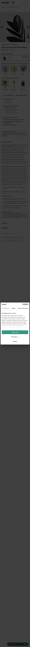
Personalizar (14, 336)
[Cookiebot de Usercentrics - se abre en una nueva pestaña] (22, 304)
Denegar (15, 341)
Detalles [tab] (14, 308)
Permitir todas (15, 332)
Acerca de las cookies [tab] (23, 308)
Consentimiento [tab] (5, 308)
